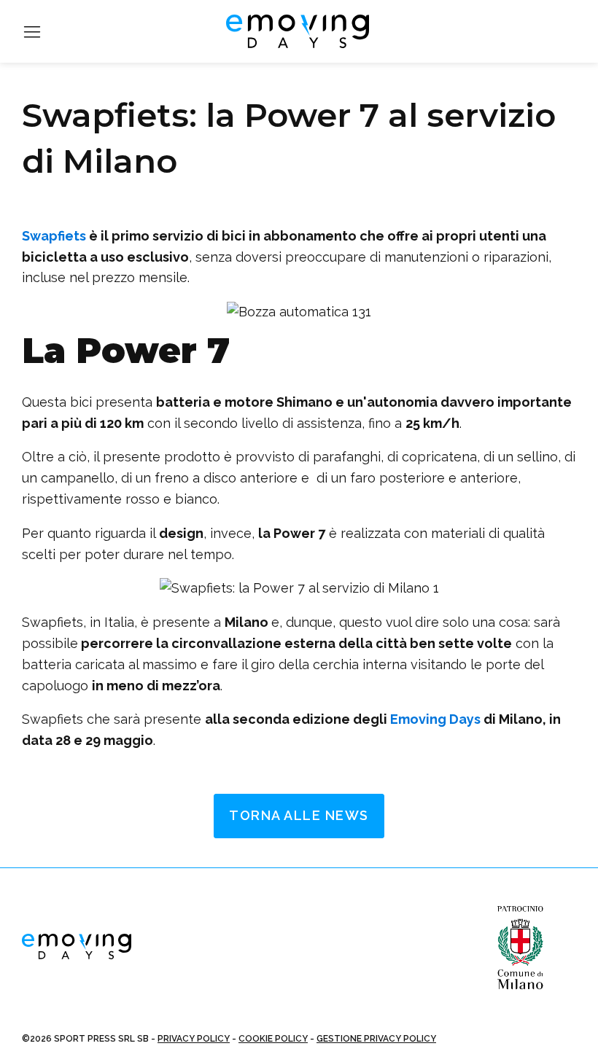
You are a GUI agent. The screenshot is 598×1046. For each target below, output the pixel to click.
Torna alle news (299, 815)
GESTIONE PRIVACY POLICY (376, 1039)
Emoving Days (435, 719)
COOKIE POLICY (273, 1039)
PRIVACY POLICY (194, 1039)
